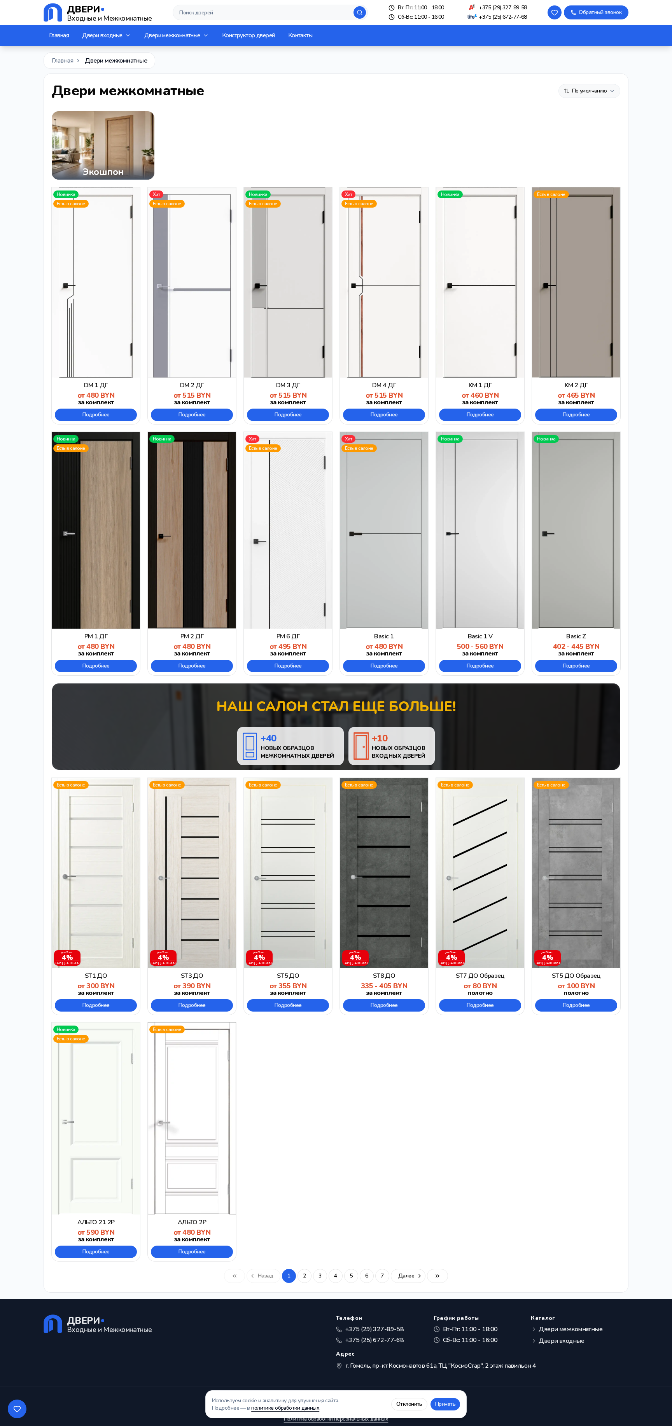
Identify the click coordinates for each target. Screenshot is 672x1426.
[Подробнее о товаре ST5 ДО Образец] (576, 896)
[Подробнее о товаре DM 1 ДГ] (96, 305)
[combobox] (589, 91)
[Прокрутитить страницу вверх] (655, 1409)
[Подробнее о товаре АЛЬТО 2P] (192, 1141)
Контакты (300, 35)
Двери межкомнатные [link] (116, 60)
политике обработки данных (285, 1408)
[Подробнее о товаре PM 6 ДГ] (288, 553)
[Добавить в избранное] (130, 196)
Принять (445, 1404)
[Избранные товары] (17, 1409)
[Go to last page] (437, 1276)
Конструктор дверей (248, 35)
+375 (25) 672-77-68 (503, 17)
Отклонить (409, 1404)
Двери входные (102, 35)
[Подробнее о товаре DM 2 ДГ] (192, 305)
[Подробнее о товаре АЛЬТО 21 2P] (96, 1141)
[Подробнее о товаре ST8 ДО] (384, 896)
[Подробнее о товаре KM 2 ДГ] (576, 305)
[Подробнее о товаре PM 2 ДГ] (192, 553)
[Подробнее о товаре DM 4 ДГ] (384, 305)
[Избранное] (555, 12)
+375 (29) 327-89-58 (503, 7)
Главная (59, 35)
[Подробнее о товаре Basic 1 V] (480, 553)
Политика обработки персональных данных (336, 1419)
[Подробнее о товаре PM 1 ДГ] (96, 553)
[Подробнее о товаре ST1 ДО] (96, 896)
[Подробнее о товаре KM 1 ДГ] (480, 305)
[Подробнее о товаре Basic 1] (384, 553)
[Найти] (360, 12)
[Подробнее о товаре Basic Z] (576, 553)
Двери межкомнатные (172, 35)
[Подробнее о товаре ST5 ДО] (288, 896)
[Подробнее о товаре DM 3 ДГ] (288, 305)
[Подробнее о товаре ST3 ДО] (192, 896)
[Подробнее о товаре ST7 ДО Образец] (480, 896)
